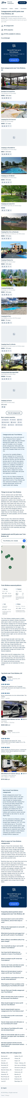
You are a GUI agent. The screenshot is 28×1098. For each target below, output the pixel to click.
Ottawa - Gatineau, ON (20, 1063)
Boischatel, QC (4, 1065)
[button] (11, 558)
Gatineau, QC (4, 1072)
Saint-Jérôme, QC (5, 1058)
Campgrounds (4, 8)
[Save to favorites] (25, 702)
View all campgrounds (14, 413)
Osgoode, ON (18, 1076)
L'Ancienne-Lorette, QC (20, 1067)
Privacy (7, 1095)
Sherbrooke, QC (18, 1072)
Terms (2, 1095)
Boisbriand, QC (18, 1079)
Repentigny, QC (18, 1081)
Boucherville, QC (5, 1079)
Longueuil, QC (4, 1067)
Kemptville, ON (4, 1074)
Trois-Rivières (23, 8)
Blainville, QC (18, 1074)
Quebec (16, 8)
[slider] (5, 684)
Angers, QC (17, 1060)
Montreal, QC (4, 1056)
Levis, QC (3, 1060)
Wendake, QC (4, 1063)
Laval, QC (3, 1081)
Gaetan (9, 731)
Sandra (9, 677)
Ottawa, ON (17, 1058)
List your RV (22, 2)
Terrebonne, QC (18, 1069)
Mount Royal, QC (5, 1076)
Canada (11, 8)
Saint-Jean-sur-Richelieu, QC (21, 1065)
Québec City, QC (19, 1056)
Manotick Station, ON (6, 1069)
